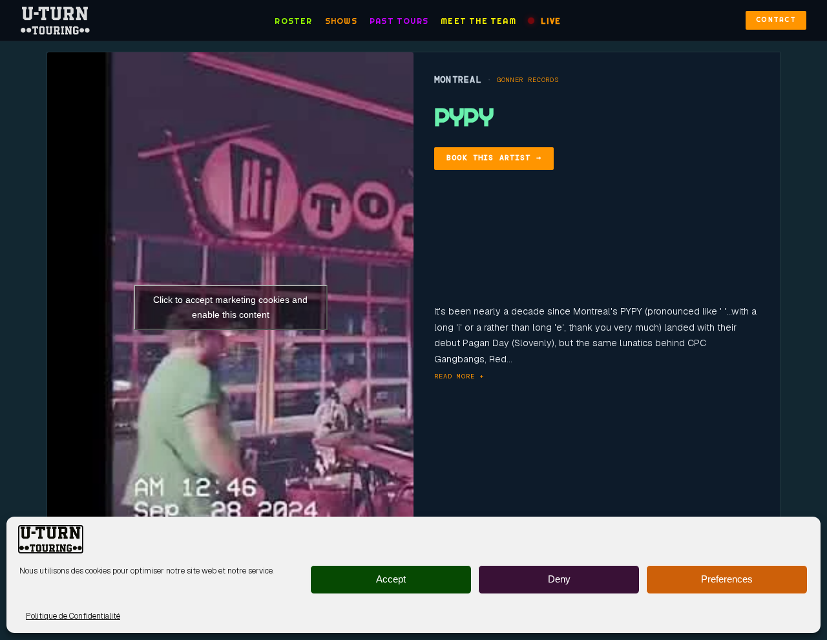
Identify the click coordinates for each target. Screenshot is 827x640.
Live (551, 21)
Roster (293, 21)
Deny (559, 579)
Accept (391, 579)
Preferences (727, 579)
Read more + (459, 376)
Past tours (399, 21)
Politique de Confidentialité (73, 616)
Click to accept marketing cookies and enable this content (230, 307)
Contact (776, 19)
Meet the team (478, 21)
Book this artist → (493, 158)
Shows (341, 21)
